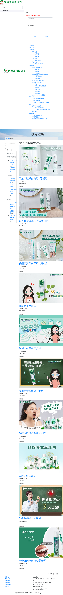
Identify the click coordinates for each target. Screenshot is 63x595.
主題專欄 (31, 113)
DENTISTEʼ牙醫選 (37, 82)
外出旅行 (37, 89)
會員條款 (7, 582)
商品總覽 (31, 49)
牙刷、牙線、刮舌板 (40, 86)
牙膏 (36, 84)
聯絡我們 (7, 586)
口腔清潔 (35, 58)
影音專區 (31, 97)
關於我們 (31, 45)
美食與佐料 (35, 51)
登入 (35, 36)
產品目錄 (7, 579)
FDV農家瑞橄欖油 (37, 67)
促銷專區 (31, 47)
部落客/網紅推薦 (37, 106)
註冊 (46, 36)
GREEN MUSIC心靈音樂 (38, 95)
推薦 (30, 104)
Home (8, 138)
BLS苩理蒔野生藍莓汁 (38, 80)
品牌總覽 (31, 66)
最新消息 (34, 111)
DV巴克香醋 (38, 76)
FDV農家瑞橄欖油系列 (38, 98)
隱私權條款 (8, 584)
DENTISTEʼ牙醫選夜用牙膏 (42, 109)
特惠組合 (37, 73)
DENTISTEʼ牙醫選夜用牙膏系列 (40, 102)
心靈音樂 (35, 62)
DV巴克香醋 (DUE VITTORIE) (40, 75)
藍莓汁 (37, 56)
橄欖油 (37, 53)
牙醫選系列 (38, 60)
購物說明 (7, 580)
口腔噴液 (37, 93)
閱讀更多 (22, 186)
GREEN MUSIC (39, 64)
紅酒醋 (37, 55)
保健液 (37, 87)
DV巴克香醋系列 (36, 100)
